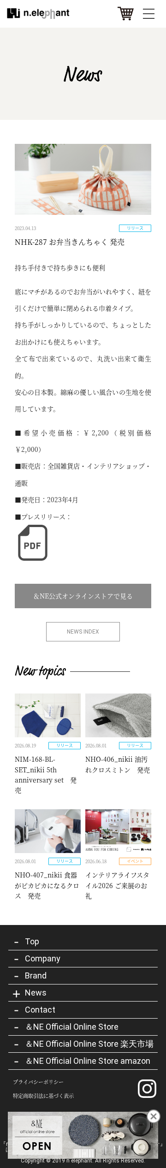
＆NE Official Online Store (72, 1027)
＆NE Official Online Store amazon (87, 1061)
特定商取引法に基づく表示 (43, 1095)
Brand (36, 975)
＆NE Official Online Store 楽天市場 (89, 1044)
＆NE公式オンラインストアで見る (83, 595)
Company (42, 958)
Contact (40, 1009)
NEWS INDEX (83, 631)
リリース (135, 228)
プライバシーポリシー (38, 1082)
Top (32, 941)
